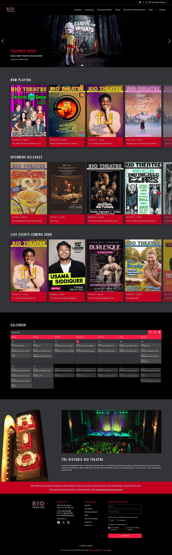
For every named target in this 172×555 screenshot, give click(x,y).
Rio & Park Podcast (91, 519)
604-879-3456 (66, 511)
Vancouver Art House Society (108, 489)
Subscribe (125, 536)
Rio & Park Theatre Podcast (134, 10)
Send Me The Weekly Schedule (133, 528)
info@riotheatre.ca (68, 515)
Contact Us (88, 525)
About (117, 10)
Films (112, 520)
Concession (89, 10)
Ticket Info (87, 522)
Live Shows (122, 520)
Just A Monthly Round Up (115, 528)
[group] (29, 116)
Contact (162, 10)
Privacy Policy (92, 550)
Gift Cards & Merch (104, 10)
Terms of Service (103, 550)
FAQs (150, 10)
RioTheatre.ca (61, 519)
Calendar (77, 10)
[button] (169, 41)
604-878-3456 (68, 513)
